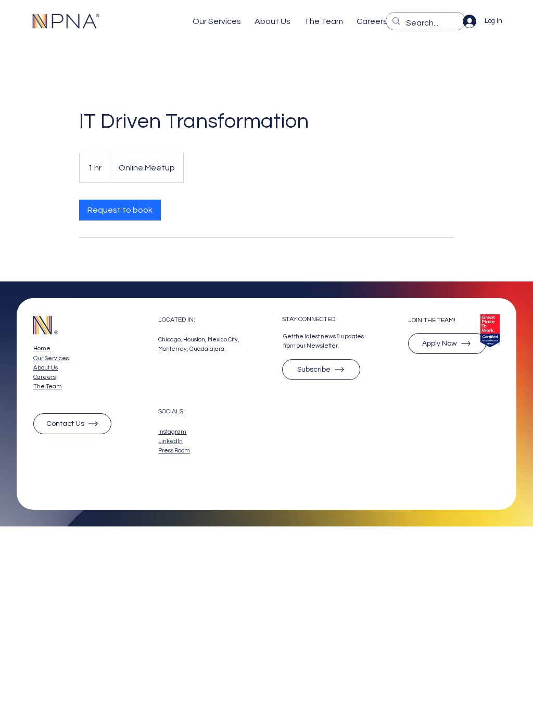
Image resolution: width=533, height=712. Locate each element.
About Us (45, 368)
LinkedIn (170, 441)
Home (41, 348)
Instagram (172, 432)
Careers (44, 377)
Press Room (174, 450)
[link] (120, 210)
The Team (47, 386)
